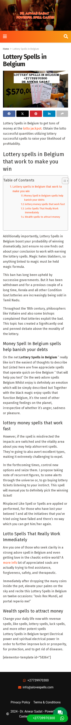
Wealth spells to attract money (42, 216)
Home (6, 49)
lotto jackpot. (32, 128)
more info (10, 563)
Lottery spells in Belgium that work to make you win (37, 189)
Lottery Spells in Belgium (26, 49)
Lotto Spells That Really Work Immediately (41, 210)
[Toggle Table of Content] (63, 180)
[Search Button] (66, 37)
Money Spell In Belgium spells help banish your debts (43, 197)
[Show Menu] (5, 37)
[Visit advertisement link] (35, 15)
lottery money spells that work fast (45, 204)
